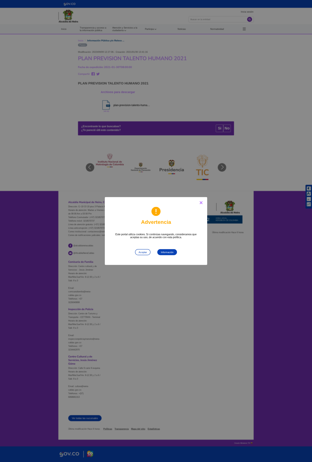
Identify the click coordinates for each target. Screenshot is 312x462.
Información (167, 252)
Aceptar (143, 252)
